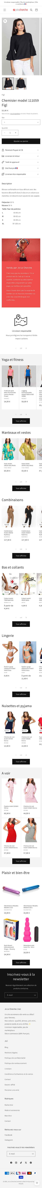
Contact (8, 1079)
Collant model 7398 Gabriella (8, 599)
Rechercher (9, 1105)
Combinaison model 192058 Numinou (8, 532)
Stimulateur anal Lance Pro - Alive (29, 946)
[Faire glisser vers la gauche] (15, 348)
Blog (6, 1047)
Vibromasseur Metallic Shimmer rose (11, 906)
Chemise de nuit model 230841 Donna (30, 807)
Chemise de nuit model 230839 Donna (11, 847)
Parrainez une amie (12, 1090)
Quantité (5, 128)
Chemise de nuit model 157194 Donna (9, 738)
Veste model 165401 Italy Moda (27, 464)
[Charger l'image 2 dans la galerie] (21, 84)
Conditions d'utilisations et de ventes (19, 1074)
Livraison (8, 1069)
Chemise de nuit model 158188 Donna (27, 738)
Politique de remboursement (16, 1063)
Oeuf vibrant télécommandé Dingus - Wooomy (9, 947)
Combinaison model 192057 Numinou (26, 532)
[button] (4, 10)
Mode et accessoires (12, 1110)
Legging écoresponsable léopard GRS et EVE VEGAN (28, 393)
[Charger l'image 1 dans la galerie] (8, 84)
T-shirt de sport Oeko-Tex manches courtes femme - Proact (10, 393)
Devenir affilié (10, 1085)
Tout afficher (21, 421)
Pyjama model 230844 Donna (11, 807)
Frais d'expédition (15, 113)
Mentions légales (11, 1053)
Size (3, 118)
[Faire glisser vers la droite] (26, 348)
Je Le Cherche (12, 1181)
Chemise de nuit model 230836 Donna (30, 847)
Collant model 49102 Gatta (26, 599)
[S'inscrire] (34, 995)
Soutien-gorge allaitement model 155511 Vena (27, 668)
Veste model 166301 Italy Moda (10, 464)
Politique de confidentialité (15, 1058)
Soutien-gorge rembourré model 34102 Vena (9, 668)
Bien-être (8, 1116)
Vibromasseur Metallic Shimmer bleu (31, 906)
